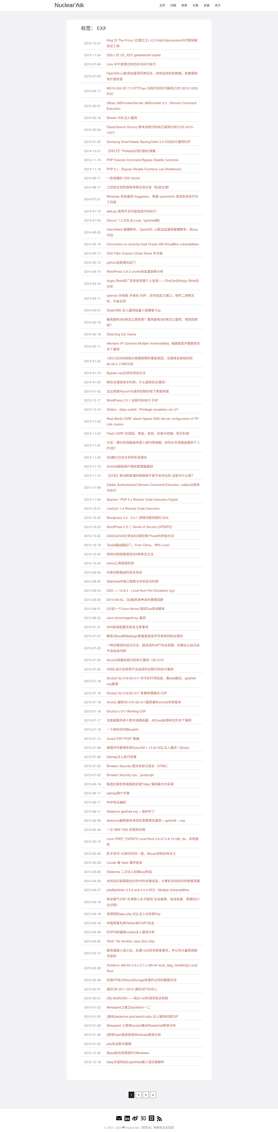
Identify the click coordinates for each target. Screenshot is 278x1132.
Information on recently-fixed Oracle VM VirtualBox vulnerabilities (153, 244)
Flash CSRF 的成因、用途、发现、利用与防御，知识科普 (148, 433)
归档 (173, 5)
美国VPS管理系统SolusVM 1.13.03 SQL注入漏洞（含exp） (149, 747)
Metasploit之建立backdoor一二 (128, 1007)
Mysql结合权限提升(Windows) (128, 1052)
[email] (119, 1119)
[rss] (159, 1119)
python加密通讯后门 (121, 262)
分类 (195, 5)
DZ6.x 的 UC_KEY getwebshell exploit (134, 55)
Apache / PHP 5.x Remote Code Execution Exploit (142, 499)
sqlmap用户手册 (118, 793)
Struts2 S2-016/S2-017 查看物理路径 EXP (137, 693)
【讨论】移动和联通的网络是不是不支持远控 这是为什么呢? (150, 475)
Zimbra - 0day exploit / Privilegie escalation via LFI (142, 409)
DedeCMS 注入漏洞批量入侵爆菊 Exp (134, 310)
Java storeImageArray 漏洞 (126, 617)
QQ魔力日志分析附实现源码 (127, 457)
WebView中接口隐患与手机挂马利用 (132, 581)
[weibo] (135, 1119)
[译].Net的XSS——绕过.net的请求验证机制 (137, 998)
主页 (162, 5)
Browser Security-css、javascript (130, 774)
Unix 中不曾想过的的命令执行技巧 (131, 64)
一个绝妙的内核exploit (122, 729)
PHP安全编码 (116, 802)
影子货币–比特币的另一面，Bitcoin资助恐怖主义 (141, 853)
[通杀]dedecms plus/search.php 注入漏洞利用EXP (142, 1016)
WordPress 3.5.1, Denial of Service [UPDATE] (139, 526)
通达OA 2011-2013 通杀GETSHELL (132, 989)
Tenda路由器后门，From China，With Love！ (139, 545)
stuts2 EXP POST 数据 (123, 738)
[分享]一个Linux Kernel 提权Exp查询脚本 (136, 608)
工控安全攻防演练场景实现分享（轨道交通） (139, 187)
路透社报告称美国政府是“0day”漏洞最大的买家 (140, 784)
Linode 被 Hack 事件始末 (124, 862)
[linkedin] (127, 1119)
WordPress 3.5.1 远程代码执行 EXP (132, 400)
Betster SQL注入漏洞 (122, 117)
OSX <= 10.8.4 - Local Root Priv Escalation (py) (141, 590)
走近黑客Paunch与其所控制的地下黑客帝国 (138, 391)
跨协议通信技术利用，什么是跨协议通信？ (137, 382)
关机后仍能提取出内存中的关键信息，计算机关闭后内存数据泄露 (153, 880)
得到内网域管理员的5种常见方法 (130, 554)
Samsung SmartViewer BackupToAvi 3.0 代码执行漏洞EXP (148, 141)
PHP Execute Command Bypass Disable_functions (142, 159)
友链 (206, 5)
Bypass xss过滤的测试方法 (126, 372)
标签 (184, 5)
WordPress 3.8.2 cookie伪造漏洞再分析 (135, 271)
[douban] (151, 1119)
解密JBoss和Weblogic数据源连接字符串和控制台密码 (145, 636)
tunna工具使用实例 (120, 563)
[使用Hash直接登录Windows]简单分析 (134, 1034)
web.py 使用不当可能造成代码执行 (131, 211)
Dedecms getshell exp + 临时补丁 (131, 811)
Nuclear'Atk (69, 5)
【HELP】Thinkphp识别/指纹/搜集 (131, 150)
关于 (218, 5)
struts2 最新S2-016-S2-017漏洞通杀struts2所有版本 (144, 702)
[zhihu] (143, 1119)
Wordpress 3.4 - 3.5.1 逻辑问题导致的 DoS (137, 517)
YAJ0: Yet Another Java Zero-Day (131, 941)
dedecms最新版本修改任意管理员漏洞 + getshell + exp (146, 820)
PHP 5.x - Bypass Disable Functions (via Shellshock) (144, 169)
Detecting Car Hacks (121, 334)
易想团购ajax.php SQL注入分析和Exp (133, 913)
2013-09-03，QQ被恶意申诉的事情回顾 (135, 599)
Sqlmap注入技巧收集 (122, 756)
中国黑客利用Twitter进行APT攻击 (130, 923)
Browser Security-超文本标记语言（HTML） (138, 765)
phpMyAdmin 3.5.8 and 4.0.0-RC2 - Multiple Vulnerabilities (148, 889)
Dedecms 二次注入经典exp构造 (129, 871)
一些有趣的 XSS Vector (123, 178)
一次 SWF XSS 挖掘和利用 (126, 829)
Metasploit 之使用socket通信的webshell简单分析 (141, 1025)
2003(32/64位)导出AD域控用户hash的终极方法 (140, 535)
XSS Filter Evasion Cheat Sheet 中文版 (135, 253)
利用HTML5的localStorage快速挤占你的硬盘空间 (141, 979)
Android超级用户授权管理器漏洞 (130, 466)
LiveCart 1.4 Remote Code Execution (133, 508)
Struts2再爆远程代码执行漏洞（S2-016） (136, 659)
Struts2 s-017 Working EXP (126, 711)
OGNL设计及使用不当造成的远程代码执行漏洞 (140, 669)
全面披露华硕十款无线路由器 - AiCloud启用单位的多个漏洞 (149, 720)
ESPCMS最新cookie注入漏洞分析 (131, 932)
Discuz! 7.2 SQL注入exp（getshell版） (134, 220)
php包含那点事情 (119, 1043)
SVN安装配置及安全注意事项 (127, 627)
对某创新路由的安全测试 (124, 572)
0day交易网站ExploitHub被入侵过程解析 (135, 1061)
